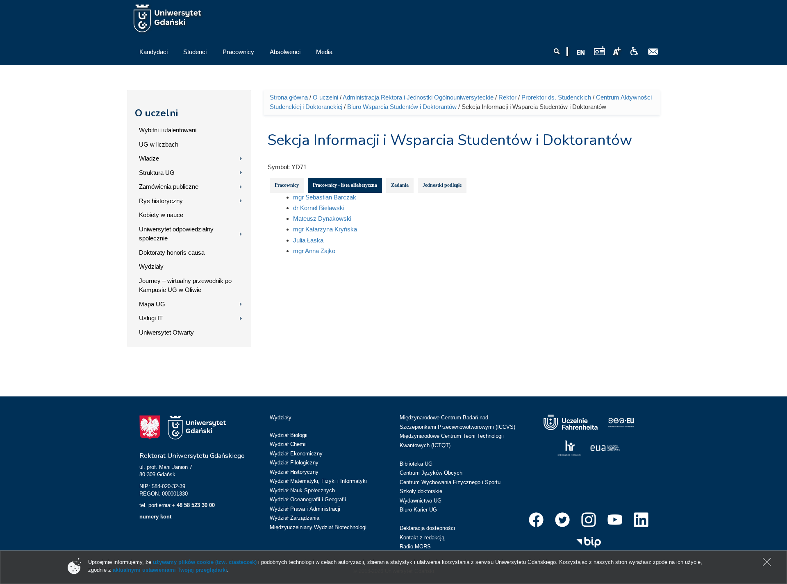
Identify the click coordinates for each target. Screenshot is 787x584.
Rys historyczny (161, 200)
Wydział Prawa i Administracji (305, 509)
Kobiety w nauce (161, 214)
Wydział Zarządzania (294, 518)
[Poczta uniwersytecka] (653, 52)
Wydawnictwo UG (420, 501)
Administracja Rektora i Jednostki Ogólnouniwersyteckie (418, 97)
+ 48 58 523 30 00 (193, 505)
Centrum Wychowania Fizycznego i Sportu (450, 482)
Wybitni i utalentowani (167, 130)
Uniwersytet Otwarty (166, 332)
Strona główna (289, 97)
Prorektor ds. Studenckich (556, 97)
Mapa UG (152, 304)
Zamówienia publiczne (168, 186)
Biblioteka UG (416, 464)
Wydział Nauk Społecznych (302, 490)
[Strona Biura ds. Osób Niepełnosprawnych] (634, 51)
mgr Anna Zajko (314, 250)
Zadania (400, 185)
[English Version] (580, 52)
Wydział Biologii (288, 435)
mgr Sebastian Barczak (324, 197)
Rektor (507, 97)
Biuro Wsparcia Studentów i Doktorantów (402, 106)
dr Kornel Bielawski (318, 207)
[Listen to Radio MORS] (599, 50)
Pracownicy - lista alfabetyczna (345, 185)
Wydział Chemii (288, 444)
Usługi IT (151, 318)
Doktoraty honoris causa (172, 252)
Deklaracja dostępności (427, 528)
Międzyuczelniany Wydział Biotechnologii (319, 527)
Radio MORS (415, 546)
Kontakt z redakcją (422, 537)
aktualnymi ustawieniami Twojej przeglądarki (170, 570)
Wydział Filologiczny (294, 463)
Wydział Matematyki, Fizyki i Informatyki (318, 481)
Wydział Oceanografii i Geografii (308, 499)
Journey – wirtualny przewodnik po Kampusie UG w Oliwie (185, 285)
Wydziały (151, 266)
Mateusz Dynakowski (322, 218)
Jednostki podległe (442, 185)
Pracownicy (287, 185)
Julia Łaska (308, 240)
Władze (149, 158)
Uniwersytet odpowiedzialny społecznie (176, 234)
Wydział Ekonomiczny (296, 453)
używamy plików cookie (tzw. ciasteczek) (205, 562)
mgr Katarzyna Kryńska (325, 229)
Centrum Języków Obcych (431, 473)
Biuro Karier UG (418, 510)
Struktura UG (157, 172)
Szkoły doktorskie (421, 491)
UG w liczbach (158, 144)
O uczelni (156, 113)
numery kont (155, 517)
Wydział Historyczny (294, 472)
